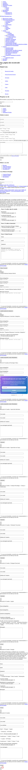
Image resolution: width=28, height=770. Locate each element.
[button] (14, 379)
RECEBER (14, 390)
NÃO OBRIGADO (14, 392)
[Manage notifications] (3, 767)
